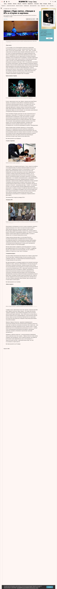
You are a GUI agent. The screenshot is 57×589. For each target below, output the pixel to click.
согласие (20, 587)
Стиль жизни (36, 3)
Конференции (26, 5)
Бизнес (5, 3)
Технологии (24, 3)
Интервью (45, 3)
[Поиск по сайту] (52, 1)
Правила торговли (19, 5)
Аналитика (51, 5)
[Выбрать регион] (50, 1)
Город (39, 5)
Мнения (49, 3)
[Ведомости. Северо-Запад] (32, 2)
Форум (41, 3)
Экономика (10, 3)
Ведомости (4, 5)
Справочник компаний (11, 5)
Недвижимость (30, 3)
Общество (19, 3)
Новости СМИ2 (7, 348)
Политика (14, 3)
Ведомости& (43, 5)
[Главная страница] (23, 1)
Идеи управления (33, 5)
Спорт (47, 5)
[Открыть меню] (55, 1)
